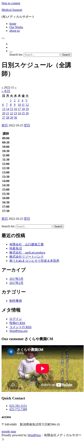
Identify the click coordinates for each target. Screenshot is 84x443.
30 (15, 117)
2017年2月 (16, 283)
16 (15, 109)
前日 (5, 125)
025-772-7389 (18, 409)
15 (11, 109)
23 (15, 113)
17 (19, 109)
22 (11, 113)
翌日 (27, 125)
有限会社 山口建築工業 (26, 244)
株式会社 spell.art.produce (27, 252)
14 (7, 109)
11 (23, 104)
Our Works (16, 27)
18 (23, 109)
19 (27, 109)
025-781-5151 (18, 405)
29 (11, 117)
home (12, 23)
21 (7, 113)
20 (3, 113)
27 (3, 117)
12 (27, 104)
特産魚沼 (15, 248)
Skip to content (11, 3)
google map (9, 431)
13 (3, 109)
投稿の (17, 323)
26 (27, 113)
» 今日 (6, 91)
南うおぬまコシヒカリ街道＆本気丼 (34, 260)
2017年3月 (16, 278)
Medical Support (12, 9)
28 (7, 117)
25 (23, 113)
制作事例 (15, 300)
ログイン (15, 318)
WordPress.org (18, 331)
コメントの (20, 327)
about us (14, 30)
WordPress (34, 435)
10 (19, 104)
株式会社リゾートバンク (26, 256)
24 (19, 113)
